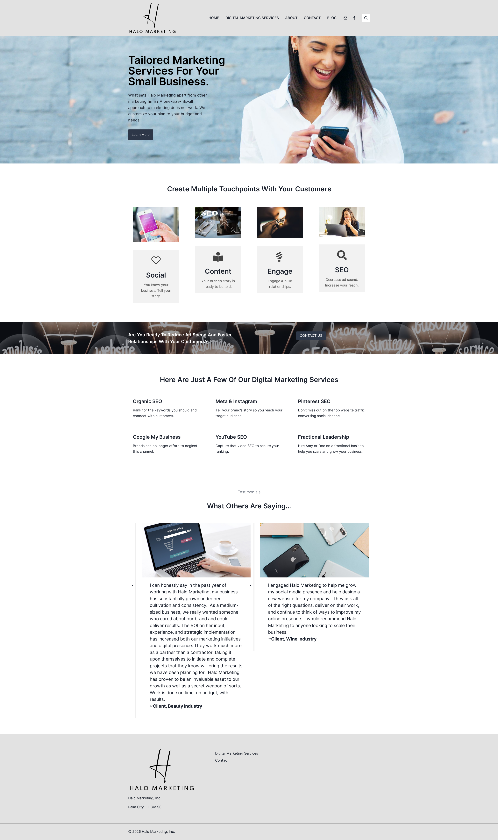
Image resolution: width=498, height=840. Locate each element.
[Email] (345, 18)
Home (214, 18)
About (291, 18)
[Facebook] (354, 18)
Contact (312, 18)
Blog (332, 18)
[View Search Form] (366, 18)
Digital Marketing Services (252, 18)
